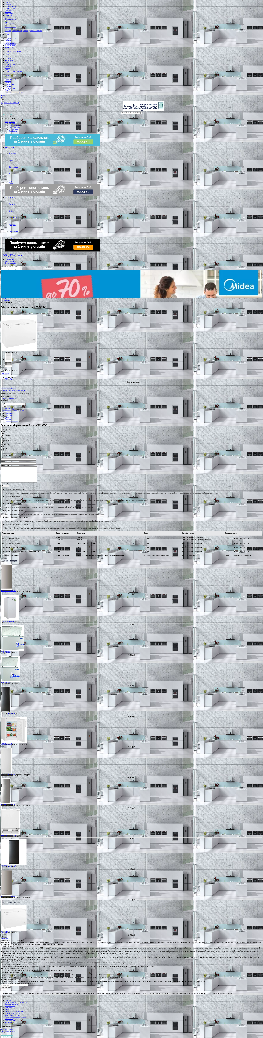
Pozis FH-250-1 (6, 652)
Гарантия (8, 4)
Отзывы (8, 12)
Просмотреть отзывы (8, 398)
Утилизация (9, 14)
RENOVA (8, 379)
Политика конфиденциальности (16, 1017)
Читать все (4, 939)
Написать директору (7, 1036)
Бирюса (7, 68)
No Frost (8, 40)
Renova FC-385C (6, 932)
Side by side (13, 131)
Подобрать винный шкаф (14, 92)
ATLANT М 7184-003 (8, 774)
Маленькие (9, 60)
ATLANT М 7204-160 (8, 713)
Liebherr (7, 83)
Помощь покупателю (12, 1013)
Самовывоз (9, 15)
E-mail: (3, 461)
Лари (7, 62)
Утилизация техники (12, 1015)
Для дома (8, 86)
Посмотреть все (10, 38)
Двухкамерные (10, 42)
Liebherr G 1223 (6, 744)
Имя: (3, 457)
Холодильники (10, 19)
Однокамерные (10, 44)
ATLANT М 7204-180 (8, 805)
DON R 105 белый (7, 621)
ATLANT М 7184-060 (8, 866)
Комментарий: (6, 465)
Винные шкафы (10, 27)
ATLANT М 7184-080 (8, 897)
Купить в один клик (8, 408)
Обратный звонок (7, 114)
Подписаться (6, 987)
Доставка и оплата (11, 6)
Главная (7, 2)
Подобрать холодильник (13, 51)
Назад (7, 34)
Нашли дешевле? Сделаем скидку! (13, 410)
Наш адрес (8, 10)
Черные (7, 49)
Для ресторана (10, 84)
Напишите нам (10, 8)
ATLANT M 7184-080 (8, 591)
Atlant (7, 70)
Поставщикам (10, 1021)
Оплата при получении (8, 388)
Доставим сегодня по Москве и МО (13, 390)
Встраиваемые (10, 45)
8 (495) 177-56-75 (10, 102)
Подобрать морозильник (13, 71)
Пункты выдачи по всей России (16, 1002)
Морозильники (10, 23)
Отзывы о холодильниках (14, 1011)
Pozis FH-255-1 (6, 682)
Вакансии (8, 1022)
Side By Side (9, 47)
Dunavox (8, 81)
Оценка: (4, 484)
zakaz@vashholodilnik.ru (9, 1031)
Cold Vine (8, 90)
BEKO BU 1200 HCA (8, 835)
